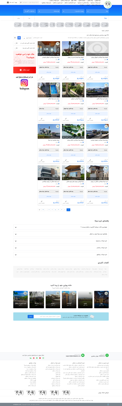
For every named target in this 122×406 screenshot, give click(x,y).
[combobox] (97, 11)
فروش (88, 5)
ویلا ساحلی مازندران (45, 271)
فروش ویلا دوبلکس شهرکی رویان (99, 57)
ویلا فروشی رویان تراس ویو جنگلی (74, 181)
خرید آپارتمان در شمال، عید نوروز (77, 380)
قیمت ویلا (54, 271)
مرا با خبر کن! (33, 383)
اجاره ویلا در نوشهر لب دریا (30, 367)
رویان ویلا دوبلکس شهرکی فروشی (50, 57)
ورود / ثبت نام (12, 2)
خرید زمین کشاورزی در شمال (102, 380)
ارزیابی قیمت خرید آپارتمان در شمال (76, 367)
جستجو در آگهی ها (29, 11)
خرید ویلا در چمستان (55, 378)
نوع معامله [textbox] (56, 11)
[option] (97, 48)
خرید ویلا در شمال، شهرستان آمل (53, 367)
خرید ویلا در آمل (56, 380)
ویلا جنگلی (58, 374)
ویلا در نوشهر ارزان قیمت (30, 371)
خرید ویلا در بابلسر (56, 382)
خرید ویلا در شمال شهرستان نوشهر (28, 374)
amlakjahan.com (17, 404)
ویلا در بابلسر (53, 269)
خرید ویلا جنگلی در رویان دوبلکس (50, 181)
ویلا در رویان (61, 269)
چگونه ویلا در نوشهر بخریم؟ (30, 365)
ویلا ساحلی (58, 372)
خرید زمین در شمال (58, 3)
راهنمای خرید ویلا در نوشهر (30, 378)
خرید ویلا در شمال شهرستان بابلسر (52, 369)
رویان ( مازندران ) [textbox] (79, 11)
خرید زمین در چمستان (104, 382)
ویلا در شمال (46, 269)
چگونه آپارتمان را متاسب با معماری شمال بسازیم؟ (73, 378)
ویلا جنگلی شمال (79, 271)
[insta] (43, 358)
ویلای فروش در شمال (24, 271)
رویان (18, 18)
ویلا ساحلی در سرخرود (83, 3)
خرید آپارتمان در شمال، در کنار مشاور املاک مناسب (73, 365)
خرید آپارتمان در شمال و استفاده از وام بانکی (74, 374)
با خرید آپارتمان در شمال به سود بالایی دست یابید (73, 372)
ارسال (30, 316)
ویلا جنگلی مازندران (35, 271)
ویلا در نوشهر (77, 269)
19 (43, 210)
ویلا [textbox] (107, 11)
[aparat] (37, 358)
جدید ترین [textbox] (28, 38)
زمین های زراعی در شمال (103, 383)
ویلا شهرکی (58, 376)
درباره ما (82, 5)
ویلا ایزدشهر (19, 269)
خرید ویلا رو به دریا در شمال (54, 365)
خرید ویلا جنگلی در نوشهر (30, 372)
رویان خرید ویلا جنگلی (102, 99)
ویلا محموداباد (38, 269)
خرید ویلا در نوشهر (46, 3)
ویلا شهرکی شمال (61, 271)
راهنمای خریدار (33, 382)
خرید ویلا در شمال (56, 371)
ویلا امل (32, 269)
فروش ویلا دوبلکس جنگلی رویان (75, 140)
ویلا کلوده (26, 269)
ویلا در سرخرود (68, 269)
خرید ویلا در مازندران (85, 269)
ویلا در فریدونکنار (97, 271)
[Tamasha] (40, 358)
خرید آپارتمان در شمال (70, 3)
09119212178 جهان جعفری (98, 356)
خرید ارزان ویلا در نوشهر (30, 376)
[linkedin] (30, 358)
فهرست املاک (33, 380)
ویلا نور (104, 271)
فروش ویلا (94, 269)
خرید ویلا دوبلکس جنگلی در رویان (99, 181)
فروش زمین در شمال (104, 371)
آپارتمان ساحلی (81, 385)
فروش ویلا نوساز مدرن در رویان (75, 57)
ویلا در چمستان (88, 271)
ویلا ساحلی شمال (70, 271)
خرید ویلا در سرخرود (95, 3)
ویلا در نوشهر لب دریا (31, 369)
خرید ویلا (101, 269)
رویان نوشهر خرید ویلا (53, 140)
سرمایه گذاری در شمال (104, 372)
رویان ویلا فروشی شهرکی (77, 99)
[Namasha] (34, 358)
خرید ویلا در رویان (96, 5)
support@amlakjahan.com (73, 356)
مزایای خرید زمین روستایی (103, 365)
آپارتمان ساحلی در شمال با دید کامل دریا (75, 383)
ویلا (29, 18)
